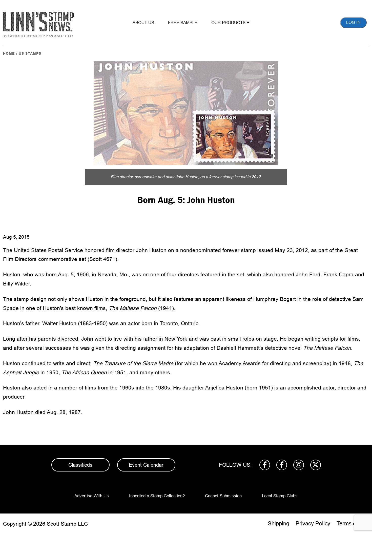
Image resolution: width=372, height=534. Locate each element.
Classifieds (80, 465)
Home (9, 53)
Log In (353, 22)
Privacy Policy (313, 523)
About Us (143, 22)
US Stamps (30, 53)
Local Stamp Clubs (280, 496)
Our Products (229, 22)
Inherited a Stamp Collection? (157, 496)
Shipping (278, 523)
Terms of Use (353, 523)
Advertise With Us (91, 496)
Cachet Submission (223, 496)
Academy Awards (240, 363)
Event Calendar (146, 465)
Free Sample (182, 22)
